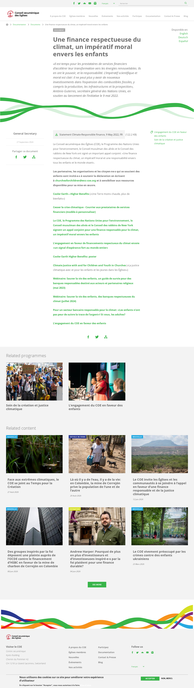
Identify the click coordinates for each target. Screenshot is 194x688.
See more (97, 584)
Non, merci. (167, 678)
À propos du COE (58, 16)
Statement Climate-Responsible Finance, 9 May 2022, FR (91, 134)
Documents (35, 24)
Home (7, 24)
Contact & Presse (172, 16)
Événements (107, 16)
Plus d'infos (85, 685)
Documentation (153, 16)
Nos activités (123, 16)
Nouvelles (93, 16)
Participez (137, 16)
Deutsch (183, 37)
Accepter (150, 678)
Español (183, 41)
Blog (186, 16)
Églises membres (77, 16)
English (184, 33)
